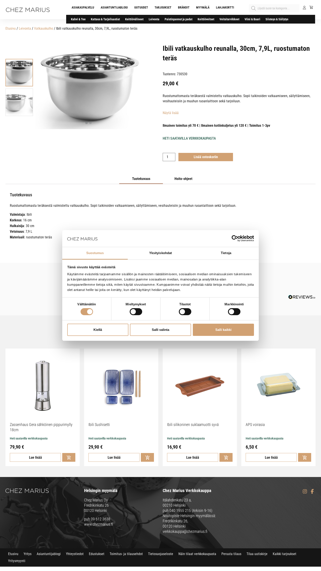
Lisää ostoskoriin (206, 157)
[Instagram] (304, 491)
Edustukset (96, 554)
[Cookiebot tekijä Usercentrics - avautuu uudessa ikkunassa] (235, 238)
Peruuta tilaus (231, 554)
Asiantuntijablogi (114, 7)
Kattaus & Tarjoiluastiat (105, 19)
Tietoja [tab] (226, 253)
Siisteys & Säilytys (277, 19)
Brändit (184, 7)
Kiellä (97, 330)
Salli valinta (160, 330)
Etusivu (10, 28)
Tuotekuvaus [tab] (141, 179)
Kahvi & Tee (78, 19)
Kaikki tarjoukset (284, 554)
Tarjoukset (163, 7)
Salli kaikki (223, 330)
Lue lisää (35, 457)
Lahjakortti (225, 7)
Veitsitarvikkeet (229, 19)
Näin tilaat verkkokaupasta (197, 554)
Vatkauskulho (43, 28)
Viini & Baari (252, 19)
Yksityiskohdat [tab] (160, 253)
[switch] (136, 311)
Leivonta (154, 19)
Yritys (27, 554)
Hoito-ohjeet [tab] (183, 179)
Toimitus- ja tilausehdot (126, 554)
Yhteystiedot (75, 554)
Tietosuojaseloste (160, 554)
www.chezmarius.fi (98, 524)
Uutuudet (141, 7)
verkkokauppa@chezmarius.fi (185, 531)
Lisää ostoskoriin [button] (68, 457)
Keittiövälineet (134, 19)
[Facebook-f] (312, 491)
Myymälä (202, 7)
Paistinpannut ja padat (178, 19)
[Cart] (309, 7)
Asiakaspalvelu (83, 7)
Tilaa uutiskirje (257, 554)
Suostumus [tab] (95, 253)
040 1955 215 (180, 510)
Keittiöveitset (206, 19)
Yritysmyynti (16, 561)
